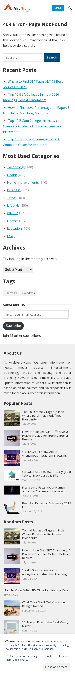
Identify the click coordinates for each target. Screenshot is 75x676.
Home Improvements (23, 182)
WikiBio (12, 213)
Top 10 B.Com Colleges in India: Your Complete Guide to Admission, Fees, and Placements (33, 126)
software (12, 293)
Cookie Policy (20, 659)
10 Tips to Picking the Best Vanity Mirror (45, 624)
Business (14, 190)
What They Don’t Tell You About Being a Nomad (44, 604)
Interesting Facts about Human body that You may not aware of (44, 489)
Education (14, 228)
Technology (16, 167)
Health (12, 175)
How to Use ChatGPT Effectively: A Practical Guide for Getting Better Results (46, 435)
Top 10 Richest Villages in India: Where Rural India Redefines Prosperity (43, 415)
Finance (12, 221)
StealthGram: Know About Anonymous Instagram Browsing (44, 453)
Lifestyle (13, 205)
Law (10, 236)
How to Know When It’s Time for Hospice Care (36, 590)
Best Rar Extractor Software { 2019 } (46, 505)
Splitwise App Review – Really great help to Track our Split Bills (46, 473)
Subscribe (13, 325)
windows (29, 293)
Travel (12, 198)
